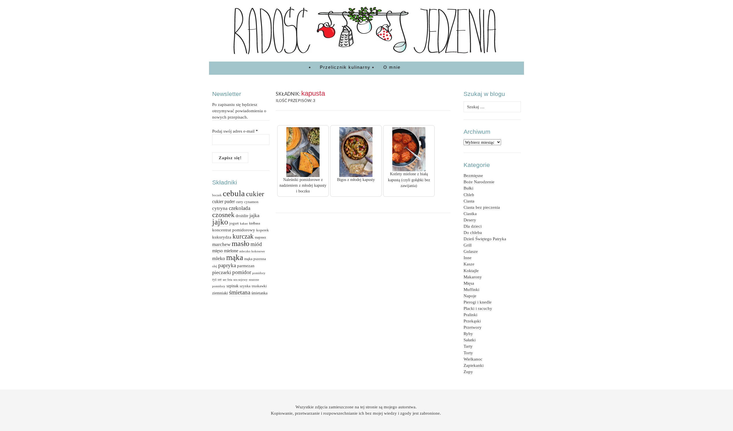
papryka (227, 265)
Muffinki (471, 289)
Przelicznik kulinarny (345, 67)
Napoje (470, 295)
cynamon (251, 202)
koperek (262, 230)
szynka (245, 286)
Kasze (469, 263)
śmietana (239, 292)
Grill (468, 245)
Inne (468, 257)
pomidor (241, 272)
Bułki (468, 188)
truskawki (259, 286)
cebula (234, 193)
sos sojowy (240, 279)
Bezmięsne (473, 175)
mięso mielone (225, 250)
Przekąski (472, 320)
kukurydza (221, 237)
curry (239, 202)
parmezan (246, 265)
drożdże (242, 215)
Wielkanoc (473, 359)
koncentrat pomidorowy (233, 229)
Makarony (473, 276)
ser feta (227, 279)
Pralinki (470, 314)
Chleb (469, 194)
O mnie (392, 67)
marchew (221, 244)
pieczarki (221, 272)
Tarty (468, 346)
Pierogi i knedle (478, 302)
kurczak (243, 236)
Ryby (468, 333)
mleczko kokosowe (252, 251)
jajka (254, 215)
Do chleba (473, 232)
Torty (468, 352)
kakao (244, 223)
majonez (260, 237)
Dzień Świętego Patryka (485, 238)
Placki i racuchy (478, 308)
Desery (470, 219)
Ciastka (470, 213)
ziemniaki (220, 293)
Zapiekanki (474, 365)
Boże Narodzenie (479, 181)
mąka (234, 257)
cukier (255, 194)
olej (214, 266)
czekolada (239, 208)
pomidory (258, 273)
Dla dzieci (473, 226)
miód (256, 244)
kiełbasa (254, 223)
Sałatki (470, 339)
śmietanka (259, 293)
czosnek (223, 215)
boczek (217, 195)
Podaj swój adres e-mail (235, 131)
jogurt (234, 223)
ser (220, 280)
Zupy (468, 371)
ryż (214, 280)
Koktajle (471, 270)
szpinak (232, 286)
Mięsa (469, 283)
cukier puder (223, 201)
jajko (220, 222)
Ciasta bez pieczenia (482, 207)
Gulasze (471, 251)
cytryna (220, 208)
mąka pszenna (255, 259)
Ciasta (469, 200)
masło (240, 243)
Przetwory (473, 327)
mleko (218, 258)
